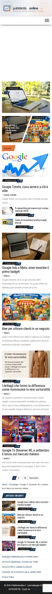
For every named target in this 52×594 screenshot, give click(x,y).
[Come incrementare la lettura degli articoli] (7, 221)
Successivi (33, 478)
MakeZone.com (37, 589)
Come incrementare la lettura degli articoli (31, 221)
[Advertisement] (26, 52)
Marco (10, 137)
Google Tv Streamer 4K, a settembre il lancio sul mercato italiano (25, 452)
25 (25, 478)
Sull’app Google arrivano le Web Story (12, 101)
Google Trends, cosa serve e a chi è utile (25, 189)
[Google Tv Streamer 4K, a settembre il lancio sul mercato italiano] (26, 428)
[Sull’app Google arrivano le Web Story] (26, 96)
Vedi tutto (7, 148)
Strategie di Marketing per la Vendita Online (20, 556)
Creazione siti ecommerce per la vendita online (21, 572)
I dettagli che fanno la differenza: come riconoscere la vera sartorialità (26, 388)
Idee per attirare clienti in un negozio (38, 130)
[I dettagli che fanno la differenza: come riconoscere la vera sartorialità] (26, 364)
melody (10, 108)
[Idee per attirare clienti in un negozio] (26, 307)
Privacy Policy (8, 577)
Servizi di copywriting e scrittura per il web (20, 562)
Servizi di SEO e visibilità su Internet (17, 567)
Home (4, 484)
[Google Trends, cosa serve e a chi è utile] (26, 164)
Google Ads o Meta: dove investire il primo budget (12, 129)
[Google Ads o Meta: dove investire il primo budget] (26, 128)
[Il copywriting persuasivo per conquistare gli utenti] (7, 211)
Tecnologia (13, 484)
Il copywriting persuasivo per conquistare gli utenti (32, 209)
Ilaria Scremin (10, 195)
